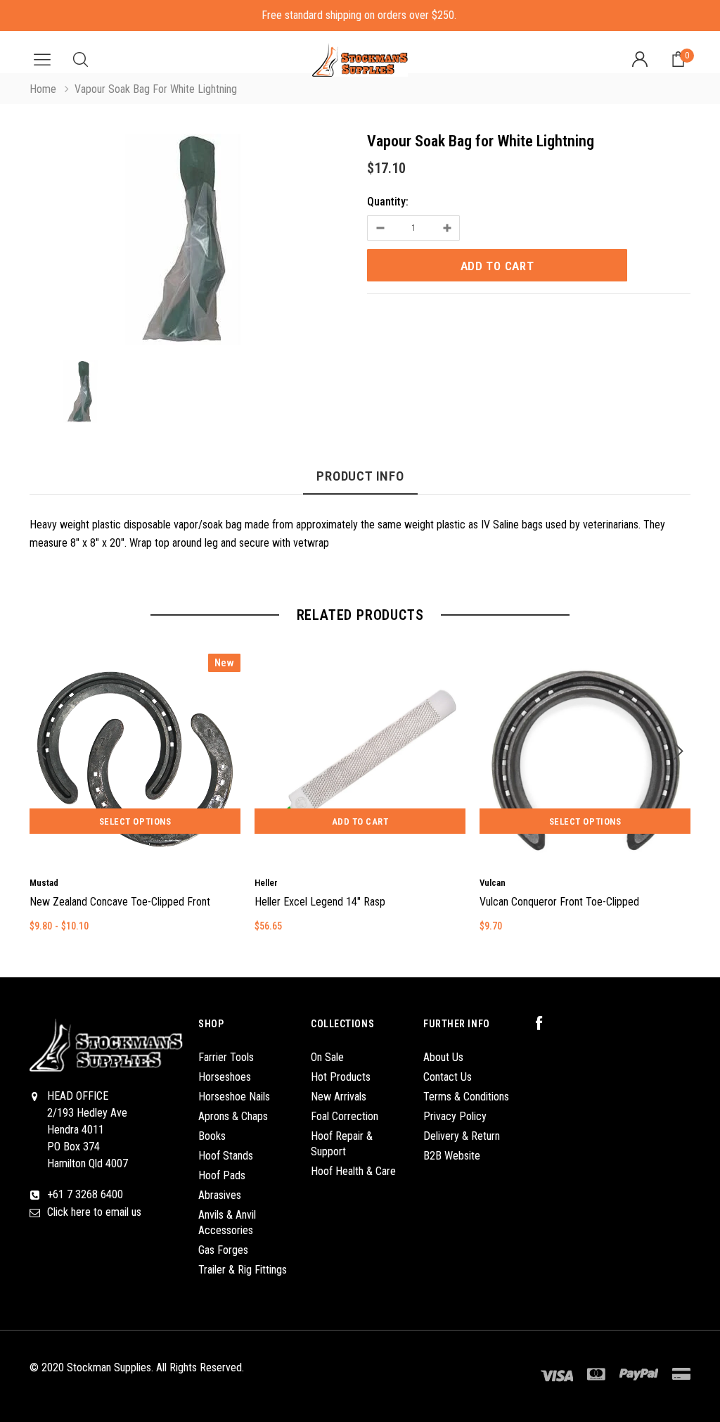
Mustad (44, 882)
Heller (266, 882)
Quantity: (388, 201)
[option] (191, 242)
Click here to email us (94, 1212)
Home (43, 89)
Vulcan (493, 882)
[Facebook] (546, 1023)
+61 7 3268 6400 (85, 1194)
